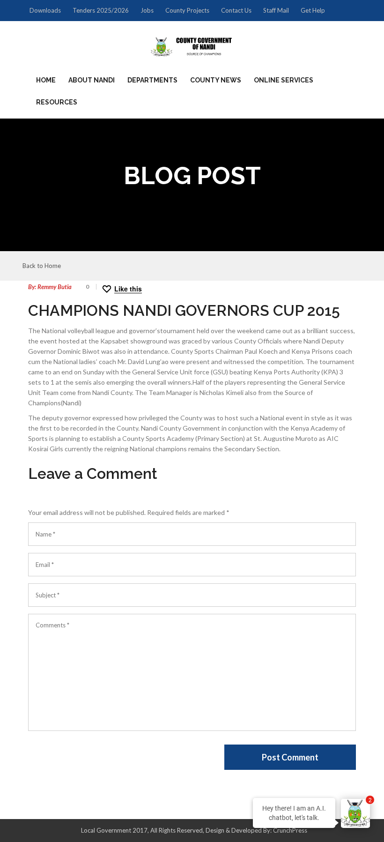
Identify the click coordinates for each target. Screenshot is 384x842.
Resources (56, 102)
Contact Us (236, 10)
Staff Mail (276, 10)
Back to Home (41, 266)
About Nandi (91, 80)
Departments (152, 80)
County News (215, 80)
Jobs (147, 10)
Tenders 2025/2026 (101, 10)
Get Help (313, 10)
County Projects (187, 10)
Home (46, 80)
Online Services (283, 80)
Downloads (45, 10)
